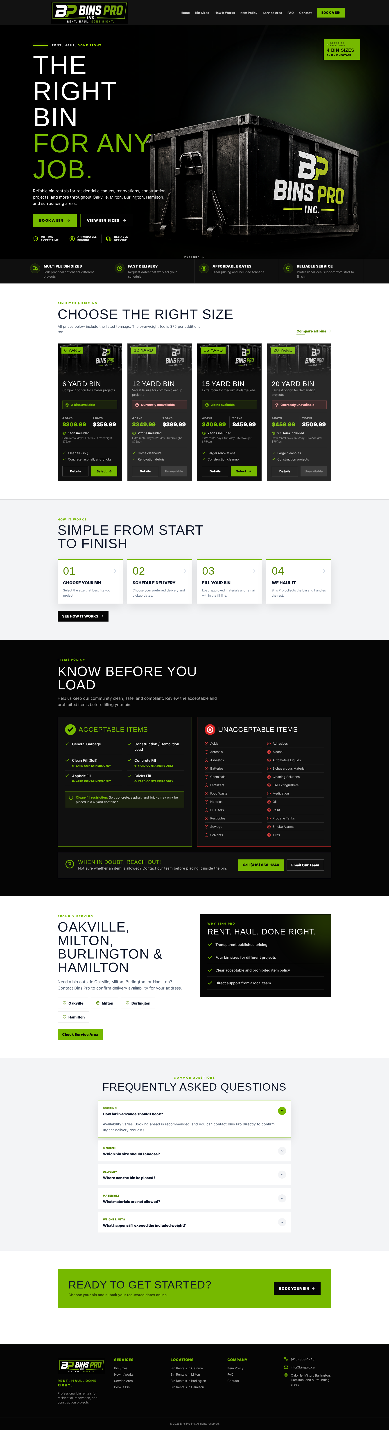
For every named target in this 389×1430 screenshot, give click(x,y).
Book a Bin (331, 12)
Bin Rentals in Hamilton (187, 1387)
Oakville (76, 1003)
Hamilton (76, 1017)
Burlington (140, 1003)
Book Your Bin (294, 1288)
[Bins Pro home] (89, 13)
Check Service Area (80, 1034)
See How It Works (80, 616)
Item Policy (248, 13)
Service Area (272, 13)
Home (185, 13)
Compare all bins (311, 331)
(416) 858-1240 (302, 1359)
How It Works (225, 13)
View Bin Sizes (104, 220)
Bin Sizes (202, 13)
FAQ (290, 13)
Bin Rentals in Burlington (188, 1381)
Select (102, 471)
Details (75, 471)
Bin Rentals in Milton (185, 1374)
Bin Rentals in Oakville (187, 1368)
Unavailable (174, 471)
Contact (305, 13)
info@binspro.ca (303, 1367)
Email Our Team (305, 865)
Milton (107, 1003)
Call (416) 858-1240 (261, 865)
